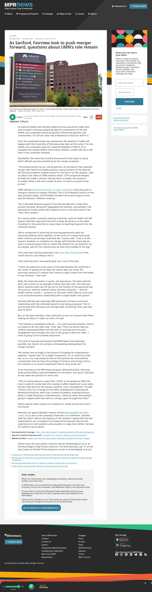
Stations (82, 551)
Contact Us (46, 541)
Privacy (81, 541)
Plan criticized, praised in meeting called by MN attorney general (65, 432)
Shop (80, 544)
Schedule (49, 14)
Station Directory (120, 120)
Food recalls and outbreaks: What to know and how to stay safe (40, 466)
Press (80, 538)
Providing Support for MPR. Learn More (126, 128)
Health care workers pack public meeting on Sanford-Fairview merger (58, 438)
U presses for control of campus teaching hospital (64, 435)
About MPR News (49, 535)
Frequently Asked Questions (54, 548)
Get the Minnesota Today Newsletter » (41, 508)
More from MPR (49, 554)
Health (13, 36)
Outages (82, 535)
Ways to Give (65, 14)
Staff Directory (84, 548)
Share (98, 117)
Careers (45, 538)
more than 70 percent (70, 252)
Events (45, 544)
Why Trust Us (84, 557)
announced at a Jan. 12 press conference (53, 189)
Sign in (94, 14)
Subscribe (129, 101)
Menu (9, 14)
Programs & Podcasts (28, 14)
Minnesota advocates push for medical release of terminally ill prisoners (44, 463)
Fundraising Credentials (52, 551)
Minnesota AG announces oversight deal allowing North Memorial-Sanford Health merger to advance (52, 459)
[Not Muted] (4, 586)
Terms (118, 108)
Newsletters (47, 557)
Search (81, 14)
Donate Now (138, 6)
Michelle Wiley (15, 38)
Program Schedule (121, 118)
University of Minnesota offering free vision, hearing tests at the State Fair (45, 454)
